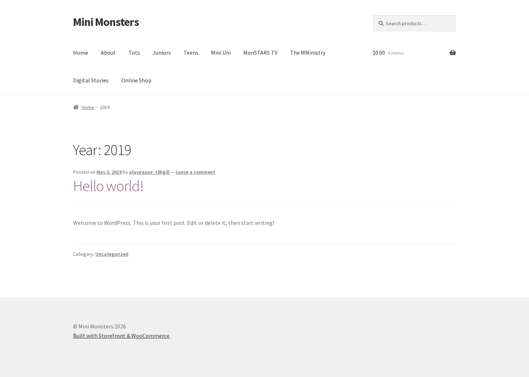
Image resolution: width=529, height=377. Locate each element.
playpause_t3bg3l (149, 172)
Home (80, 52)
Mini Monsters (106, 22)
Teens (191, 52)
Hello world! (108, 185)
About (108, 52)
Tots (134, 52)
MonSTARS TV (260, 52)
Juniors (162, 52)
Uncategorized (111, 254)
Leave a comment (195, 172)
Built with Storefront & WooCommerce (121, 335)
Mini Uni (221, 52)
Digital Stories (91, 80)
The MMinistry (307, 52)
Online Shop (136, 80)
